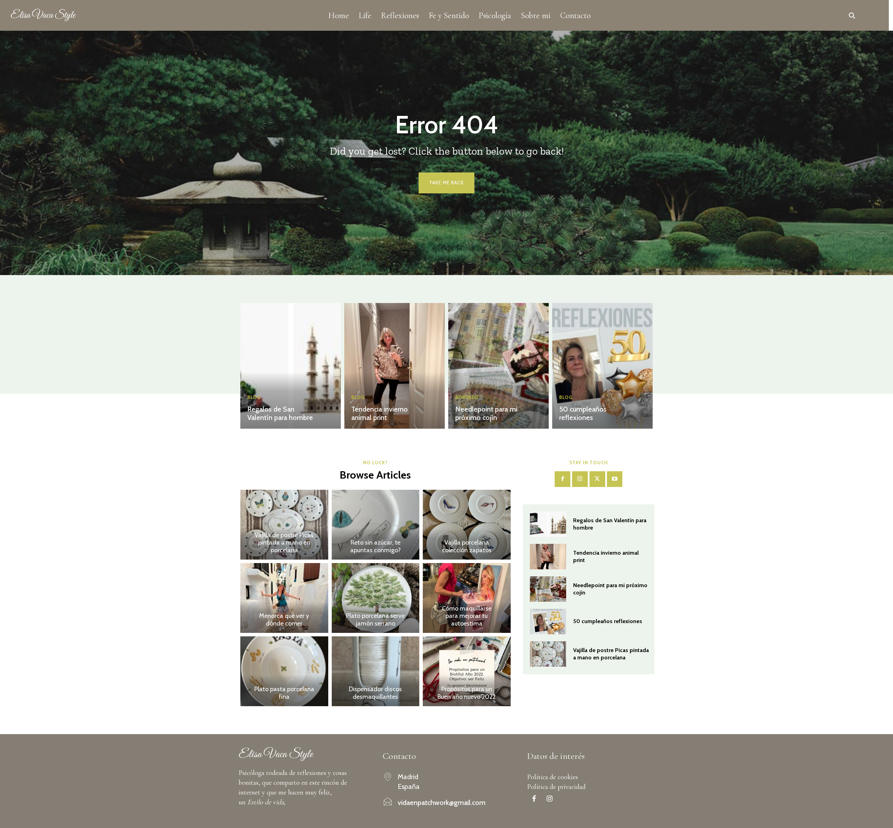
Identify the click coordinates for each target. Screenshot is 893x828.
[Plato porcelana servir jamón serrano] (376, 598)
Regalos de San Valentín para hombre (280, 413)
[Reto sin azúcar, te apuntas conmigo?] (376, 525)
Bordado (467, 397)
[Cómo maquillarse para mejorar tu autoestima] (467, 598)
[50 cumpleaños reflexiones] (602, 366)
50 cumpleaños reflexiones (583, 413)
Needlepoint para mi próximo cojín (486, 413)
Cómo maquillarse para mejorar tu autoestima (466, 616)
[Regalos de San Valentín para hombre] (290, 366)
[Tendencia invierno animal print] (394, 366)
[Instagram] (580, 479)
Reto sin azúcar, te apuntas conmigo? (375, 546)
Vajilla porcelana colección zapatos (466, 546)
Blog (253, 397)
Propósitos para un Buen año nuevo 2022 (466, 693)
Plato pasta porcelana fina (284, 693)
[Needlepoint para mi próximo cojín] (498, 366)
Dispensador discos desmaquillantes (375, 693)
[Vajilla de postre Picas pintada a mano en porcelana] (284, 525)
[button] (851, 15)
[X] (597, 479)
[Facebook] (562, 479)
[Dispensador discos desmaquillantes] (376, 671)
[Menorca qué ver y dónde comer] (284, 598)
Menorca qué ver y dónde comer (284, 619)
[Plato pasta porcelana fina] (284, 671)
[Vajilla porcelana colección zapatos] (467, 525)
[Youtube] (615, 479)
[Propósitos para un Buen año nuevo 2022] (467, 671)
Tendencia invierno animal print (379, 413)
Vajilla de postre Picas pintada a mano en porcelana (284, 542)
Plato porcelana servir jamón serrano (375, 619)
